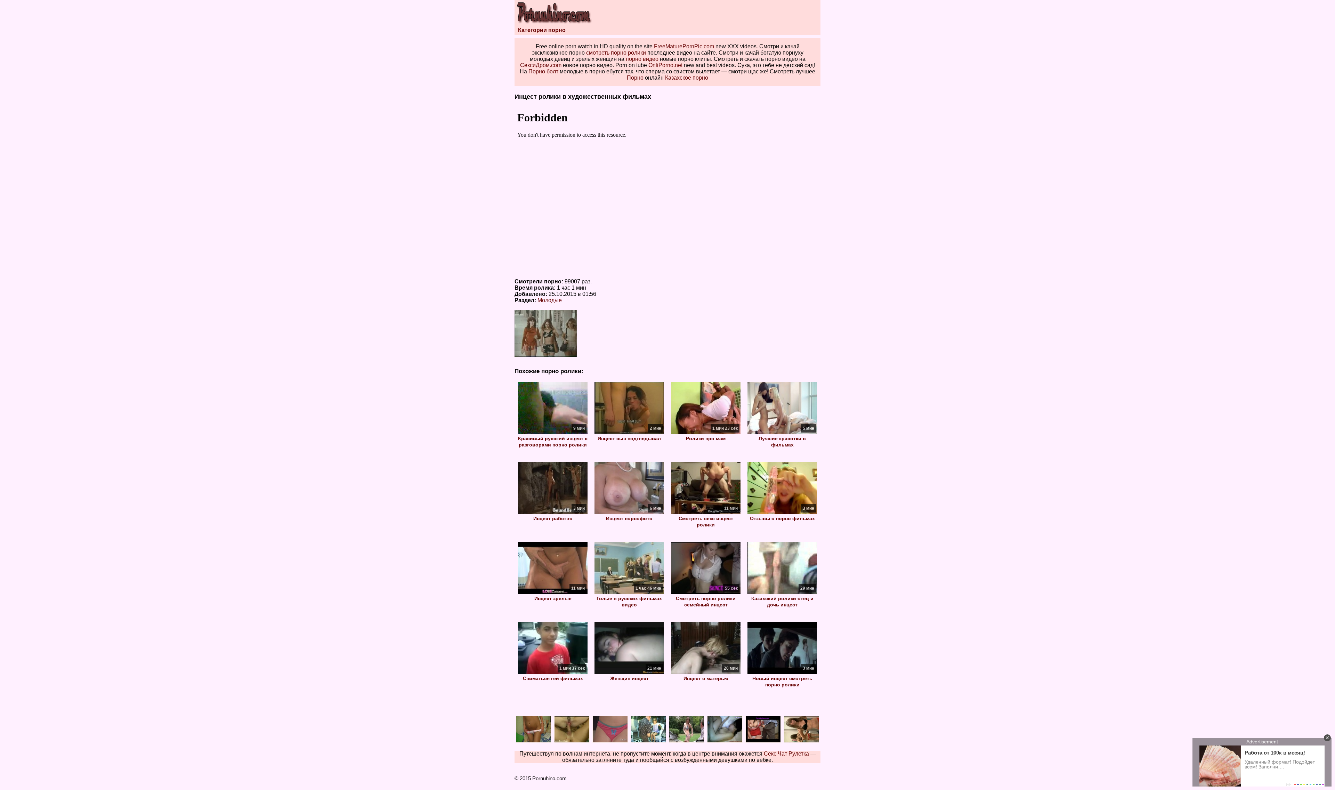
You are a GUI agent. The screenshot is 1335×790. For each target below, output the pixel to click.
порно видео (642, 59)
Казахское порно (686, 78)
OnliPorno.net (665, 65)
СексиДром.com (540, 65)
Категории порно (542, 30)
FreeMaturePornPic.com (684, 46)
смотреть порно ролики (616, 53)
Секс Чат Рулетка (786, 754)
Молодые (549, 300)
